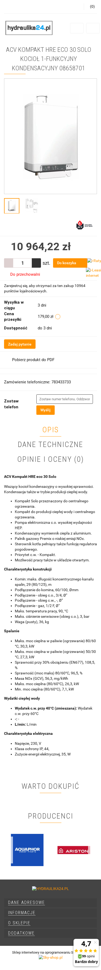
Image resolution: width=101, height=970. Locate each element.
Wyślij (45, 410)
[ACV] (84, 224)
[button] (50, 902)
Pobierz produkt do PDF (33, 359)
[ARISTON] (74, 850)
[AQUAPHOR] (27, 850)
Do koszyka (67, 263)
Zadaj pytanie (20, 344)
